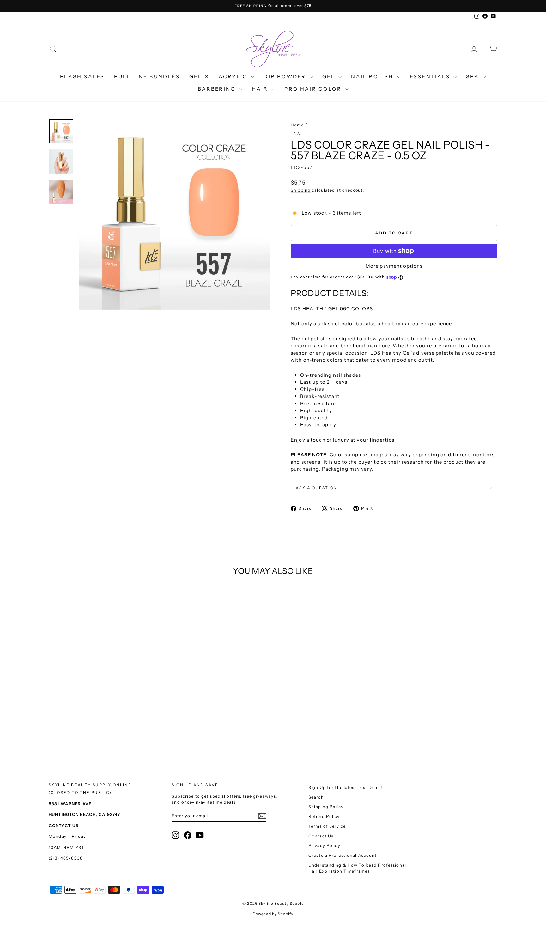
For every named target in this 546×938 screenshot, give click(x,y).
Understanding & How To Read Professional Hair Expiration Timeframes (357, 868)
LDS (295, 133)
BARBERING (218, 89)
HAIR (261, 89)
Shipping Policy (325, 806)
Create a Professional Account (342, 855)
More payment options (394, 266)
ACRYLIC (234, 76)
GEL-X (199, 76)
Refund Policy (324, 816)
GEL (329, 76)
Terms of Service (327, 826)
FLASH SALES (82, 76)
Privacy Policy (324, 845)
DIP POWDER (286, 76)
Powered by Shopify (273, 913)
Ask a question (316, 487)
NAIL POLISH (373, 76)
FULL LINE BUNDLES (146, 76)
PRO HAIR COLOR (314, 89)
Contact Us (320, 835)
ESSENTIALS (431, 76)
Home (297, 124)
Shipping (301, 190)
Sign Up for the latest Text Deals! (345, 787)
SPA (473, 76)
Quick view (102, 691)
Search (316, 797)
